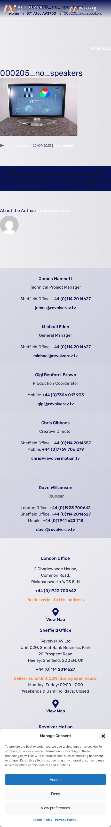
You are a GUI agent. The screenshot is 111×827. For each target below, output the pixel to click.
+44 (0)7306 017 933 (63, 394)
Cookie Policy (42, 820)
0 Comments (64, 146)
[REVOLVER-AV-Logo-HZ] (22, 7)
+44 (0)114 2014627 (71, 298)
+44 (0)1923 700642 (70, 507)
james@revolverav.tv (55, 307)
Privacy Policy (65, 820)
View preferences (55, 808)
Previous (101, 48)
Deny (55, 794)
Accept (55, 779)
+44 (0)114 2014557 (71, 442)
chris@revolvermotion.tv (55, 458)
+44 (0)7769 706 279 (63, 449)
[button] (103, 736)
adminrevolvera (17, 146)
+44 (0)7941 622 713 (63, 520)
